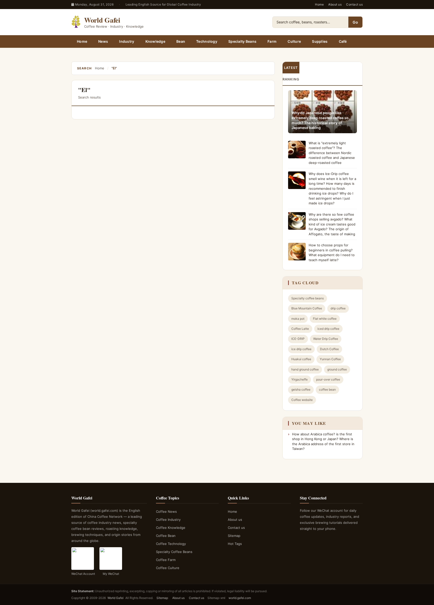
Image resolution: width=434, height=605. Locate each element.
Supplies (320, 41)
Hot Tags (235, 544)
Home (319, 4)
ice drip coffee (301, 349)
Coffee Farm (166, 560)
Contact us (354, 4)
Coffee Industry (168, 520)
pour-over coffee (328, 379)
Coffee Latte (300, 329)
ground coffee (337, 369)
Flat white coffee (325, 318)
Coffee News (166, 511)
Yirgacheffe (299, 379)
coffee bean (327, 389)
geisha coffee (300, 389)
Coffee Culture (167, 568)
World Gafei (115, 598)
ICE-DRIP (298, 339)
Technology (206, 41)
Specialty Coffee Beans (174, 552)
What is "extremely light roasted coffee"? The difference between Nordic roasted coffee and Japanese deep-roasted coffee (332, 153)
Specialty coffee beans (307, 298)
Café (343, 41)
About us (335, 4)
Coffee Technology (171, 544)
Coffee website (302, 400)
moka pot (297, 318)
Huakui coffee (301, 359)
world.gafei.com (240, 598)
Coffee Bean (166, 536)
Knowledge (155, 41)
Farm (272, 41)
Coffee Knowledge (170, 528)
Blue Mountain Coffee (306, 308)
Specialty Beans (242, 41)
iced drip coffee (328, 329)
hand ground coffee (305, 369)
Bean (180, 41)
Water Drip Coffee (325, 339)
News (103, 41)
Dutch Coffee (329, 349)
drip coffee (338, 308)
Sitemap (234, 536)
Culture (294, 41)
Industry (126, 41)
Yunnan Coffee (330, 359)
